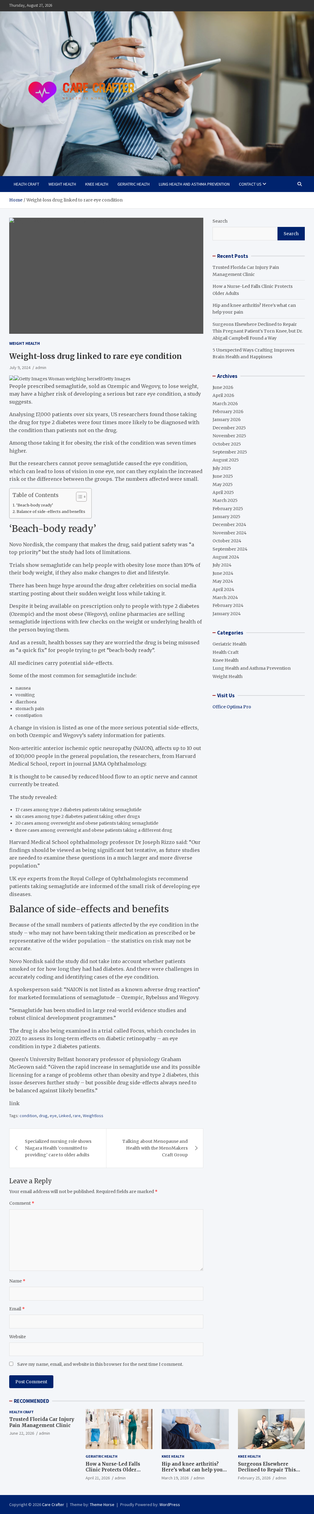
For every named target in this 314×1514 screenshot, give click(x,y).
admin (40, 367)
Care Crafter (53, 1504)
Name (17, 1281)
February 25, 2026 (254, 1478)
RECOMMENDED (31, 1401)
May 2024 (223, 581)
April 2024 (223, 589)
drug (43, 1115)
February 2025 (228, 508)
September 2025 (230, 452)
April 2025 (223, 492)
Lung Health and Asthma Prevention (194, 184)
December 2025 (229, 428)
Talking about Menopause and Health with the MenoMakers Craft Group (155, 1148)
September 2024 (230, 549)
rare (77, 1115)
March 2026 (225, 403)
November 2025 (229, 436)
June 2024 (223, 573)
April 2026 (223, 395)
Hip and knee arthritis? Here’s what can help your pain (193, 1470)
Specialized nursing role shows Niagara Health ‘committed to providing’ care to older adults (58, 1148)
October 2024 (227, 541)
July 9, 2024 (19, 367)
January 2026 (227, 419)
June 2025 (223, 476)
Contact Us (250, 184)
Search (220, 221)
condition (28, 1115)
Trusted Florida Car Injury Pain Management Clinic (41, 1422)
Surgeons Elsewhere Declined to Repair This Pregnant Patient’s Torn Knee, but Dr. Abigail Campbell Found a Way (258, 331)
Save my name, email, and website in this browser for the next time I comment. (100, 1364)
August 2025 (226, 460)
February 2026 (228, 411)
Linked (65, 1115)
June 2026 (223, 387)
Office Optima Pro (232, 707)
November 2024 (230, 533)
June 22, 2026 (21, 1433)
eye (53, 1115)
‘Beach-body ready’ (34, 505)
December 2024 (229, 524)
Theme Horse (102, 1504)
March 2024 (225, 597)
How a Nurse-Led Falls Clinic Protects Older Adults (113, 1470)
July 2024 (222, 565)
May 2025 (223, 484)
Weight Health (62, 184)
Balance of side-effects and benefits (51, 511)
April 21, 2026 (98, 1478)
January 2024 (227, 613)
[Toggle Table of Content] (78, 496)
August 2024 (226, 557)
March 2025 (225, 500)
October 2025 (227, 444)
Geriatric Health (133, 184)
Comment (21, 1203)
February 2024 (228, 605)
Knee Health (96, 184)
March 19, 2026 (175, 1478)
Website (17, 1336)
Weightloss (93, 1115)
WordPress (169, 1504)
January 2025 (226, 516)
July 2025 (222, 468)
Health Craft (26, 184)
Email (17, 1309)
